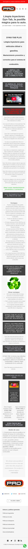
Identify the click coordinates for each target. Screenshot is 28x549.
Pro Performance (11, 544)
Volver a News (15, 500)
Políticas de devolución (8, 524)
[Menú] (25, 8)
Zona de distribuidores (8, 532)
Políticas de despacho (8, 520)
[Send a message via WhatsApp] (24, 545)
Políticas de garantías (8, 513)
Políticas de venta (7, 517)
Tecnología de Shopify (19, 544)
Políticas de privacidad (8, 528)
